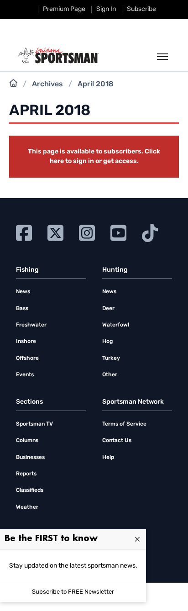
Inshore (26, 341)
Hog (107, 341)
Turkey (111, 358)
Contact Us (116, 440)
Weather (27, 507)
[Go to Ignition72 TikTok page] (150, 232)
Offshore (27, 358)
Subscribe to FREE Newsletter (73, 592)
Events (25, 375)
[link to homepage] (58, 55)
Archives (47, 84)
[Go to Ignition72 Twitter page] (55, 232)
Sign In (106, 9)
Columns (27, 440)
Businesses (30, 457)
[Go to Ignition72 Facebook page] (24, 232)
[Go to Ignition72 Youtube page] (118, 232)
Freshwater (31, 325)
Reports (26, 474)
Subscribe (141, 9)
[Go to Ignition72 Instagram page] (87, 232)
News (23, 292)
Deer (108, 308)
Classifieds (29, 490)
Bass (22, 308)
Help (108, 457)
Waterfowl (115, 325)
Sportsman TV (34, 424)
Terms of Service (124, 424)
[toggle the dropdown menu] (162, 57)
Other (109, 375)
